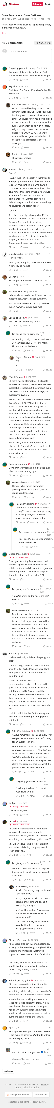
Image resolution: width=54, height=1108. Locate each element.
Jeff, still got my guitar (20, 980)
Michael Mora (9, 19)
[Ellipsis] (50, 68)
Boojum (16, 154)
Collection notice (31, 1087)
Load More (8, 1071)
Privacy (44, 1084)
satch (11, 821)
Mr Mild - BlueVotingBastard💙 (27, 1052)
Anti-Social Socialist (21, 104)
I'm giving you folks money (22, 68)
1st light (13, 803)
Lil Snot (12, 276)
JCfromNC (13, 169)
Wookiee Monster (17, 291)
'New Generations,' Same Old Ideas (21, 15)
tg (10, 1027)
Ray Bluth (13, 86)
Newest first (45, 43)
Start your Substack (19, 1094)
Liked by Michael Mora (20, 557)
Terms (18, 1087)
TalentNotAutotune (18, 463)
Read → (6, 33)
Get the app (41, 1094)
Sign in (48, 4)
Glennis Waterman (18, 940)
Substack (12, 1101)
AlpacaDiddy (22, 886)
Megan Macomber (18, 553)
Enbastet (13, 653)
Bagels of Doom (17, 317)
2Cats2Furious (16, 377)
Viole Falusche (16, 253)
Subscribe (37, 4)
